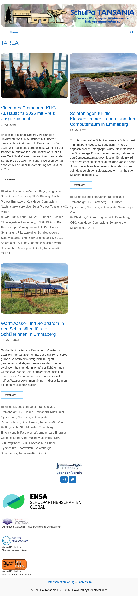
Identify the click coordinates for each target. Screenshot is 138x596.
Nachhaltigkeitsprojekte (16, 206)
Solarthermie (9, 453)
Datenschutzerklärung (61, 582)
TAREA (6, 253)
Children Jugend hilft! (100, 217)
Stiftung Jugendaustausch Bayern (39, 242)
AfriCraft (10, 217)
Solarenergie (117, 222)
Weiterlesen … (12, 179)
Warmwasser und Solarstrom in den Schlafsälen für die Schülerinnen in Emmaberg (32, 329)
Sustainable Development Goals (21, 248)
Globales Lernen (11, 437)
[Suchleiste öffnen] (132, 32)
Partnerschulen (10, 422)
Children (79, 217)
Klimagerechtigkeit (31, 227)
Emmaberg (18, 201)
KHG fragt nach (10, 443)
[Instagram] (64, 479)
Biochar (57, 217)
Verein (5, 211)
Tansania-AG (58, 206)
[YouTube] (72, 479)
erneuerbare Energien (53, 432)
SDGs (58, 237)
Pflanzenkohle (27, 232)
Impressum (85, 582)
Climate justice (10, 222)
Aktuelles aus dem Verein (21, 191)
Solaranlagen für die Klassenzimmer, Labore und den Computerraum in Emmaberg (102, 119)
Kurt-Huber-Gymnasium (42, 201)
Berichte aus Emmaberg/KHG (20, 196)
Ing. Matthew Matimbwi (38, 437)
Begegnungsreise (50, 191)
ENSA (41, 222)
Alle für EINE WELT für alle (34, 217)
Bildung (45, 196)
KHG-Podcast (31, 443)
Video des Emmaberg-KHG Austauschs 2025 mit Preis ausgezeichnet (28, 113)
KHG (49, 222)
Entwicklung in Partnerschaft (19, 432)
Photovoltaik (25, 448)
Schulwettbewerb (48, 232)
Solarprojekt (8, 242)
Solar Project (40, 206)
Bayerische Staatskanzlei (21, 427)
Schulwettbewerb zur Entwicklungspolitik (27, 237)
